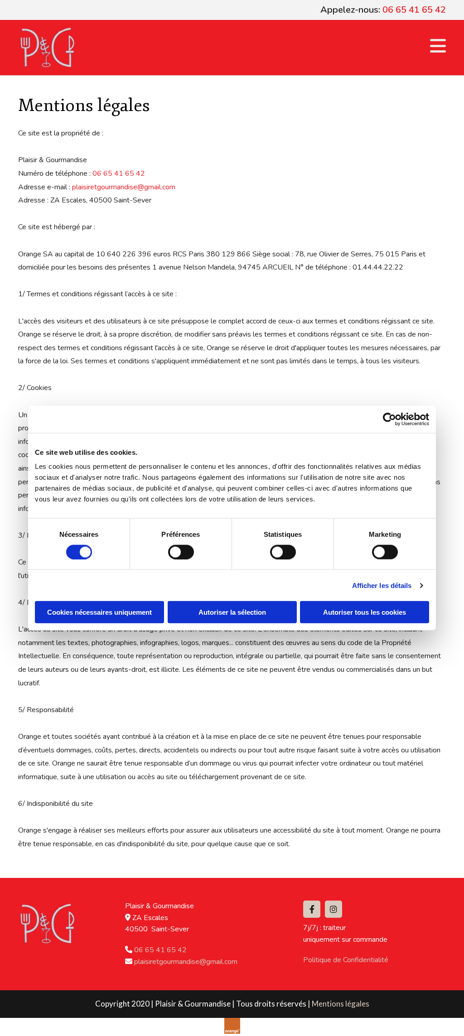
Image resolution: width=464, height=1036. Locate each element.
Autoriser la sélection (232, 612)
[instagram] (333, 909)
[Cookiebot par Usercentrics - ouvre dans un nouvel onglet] (389, 419)
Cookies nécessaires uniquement (99, 612)
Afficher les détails (382, 585)
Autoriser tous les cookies (364, 612)
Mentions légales (340, 1003)
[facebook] (312, 909)
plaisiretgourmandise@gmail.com (123, 187)
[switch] (181, 552)
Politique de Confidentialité (345, 960)
